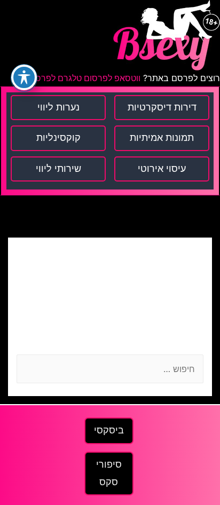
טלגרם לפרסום (54, 78)
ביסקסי (109, 430)
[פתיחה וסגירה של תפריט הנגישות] (24, 77)
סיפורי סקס (109, 473)
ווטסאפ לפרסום (111, 78)
